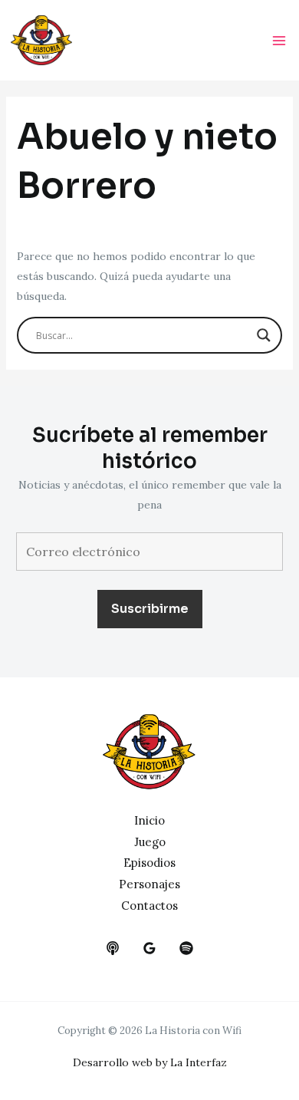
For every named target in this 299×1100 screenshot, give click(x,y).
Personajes (149, 884)
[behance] (113, 948)
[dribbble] (186, 948)
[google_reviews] (149, 948)
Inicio (149, 820)
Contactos (149, 905)
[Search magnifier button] (263, 335)
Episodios (149, 862)
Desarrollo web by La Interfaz (150, 1062)
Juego (150, 842)
